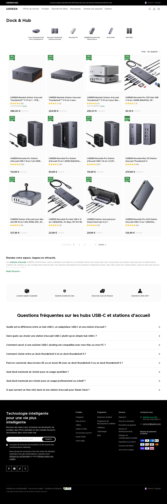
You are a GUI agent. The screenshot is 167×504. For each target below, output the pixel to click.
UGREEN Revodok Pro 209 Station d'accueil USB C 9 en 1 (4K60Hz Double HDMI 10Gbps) (141, 220)
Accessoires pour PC (84, 433)
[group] (36, 33)
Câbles (78, 425)
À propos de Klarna (126, 446)
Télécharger (102, 431)
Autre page (80, 441)
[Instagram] (14, 468)
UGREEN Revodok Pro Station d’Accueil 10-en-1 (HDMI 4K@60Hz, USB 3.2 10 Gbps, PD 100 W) (64, 160)
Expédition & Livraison (127, 442)
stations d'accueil (17, 262)
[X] (25, 468)
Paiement (122, 417)
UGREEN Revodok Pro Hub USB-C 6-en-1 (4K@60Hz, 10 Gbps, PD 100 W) (65, 220)
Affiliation (101, 427)
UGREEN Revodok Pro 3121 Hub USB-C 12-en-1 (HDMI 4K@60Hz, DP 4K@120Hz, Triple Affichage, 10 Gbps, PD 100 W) (142, 99)
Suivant (101, 245)
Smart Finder (81, 437)
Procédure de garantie (127, 425)
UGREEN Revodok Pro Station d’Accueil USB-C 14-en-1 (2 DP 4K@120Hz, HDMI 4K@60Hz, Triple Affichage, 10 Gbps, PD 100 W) (102, 160)
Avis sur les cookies (126, 450)
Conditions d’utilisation (53, 488)
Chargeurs (80, 417)
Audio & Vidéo (81, 429)
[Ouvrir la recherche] (150, 9)
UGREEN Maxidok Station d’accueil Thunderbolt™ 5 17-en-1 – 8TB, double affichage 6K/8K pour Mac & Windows (27, 99)
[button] (151, 52)
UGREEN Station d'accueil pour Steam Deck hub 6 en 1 (101, 220)
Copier (24, 106)
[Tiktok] (20, 468)
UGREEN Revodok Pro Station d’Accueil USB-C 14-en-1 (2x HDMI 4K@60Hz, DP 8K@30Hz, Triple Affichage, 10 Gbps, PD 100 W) (25, 160)
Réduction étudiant (104, 417)
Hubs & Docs (81, 421)
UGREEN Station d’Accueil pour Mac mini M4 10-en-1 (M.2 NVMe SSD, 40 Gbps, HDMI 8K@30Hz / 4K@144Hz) (26, 220)
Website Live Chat (150, 417)
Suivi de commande (126, 421)
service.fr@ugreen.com (152, 424)
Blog (99, 435)
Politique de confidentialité (19, 456)
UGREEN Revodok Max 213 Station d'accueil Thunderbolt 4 (141, 160)
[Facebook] (9, 468)
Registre (48, 439)
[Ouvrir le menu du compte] (154, 9)
